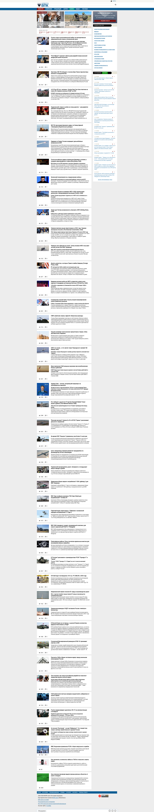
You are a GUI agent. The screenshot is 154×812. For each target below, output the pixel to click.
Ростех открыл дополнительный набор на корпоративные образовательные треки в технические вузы (68, 38)
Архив (39, 792)
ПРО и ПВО (96, 54)
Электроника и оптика (100, 45)
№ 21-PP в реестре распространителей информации (52, 803)
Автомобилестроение (99, 38)
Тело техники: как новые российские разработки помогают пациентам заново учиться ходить (69, 676)
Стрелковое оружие (99, 58)
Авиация (96, 31)
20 (76, 32)
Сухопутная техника (99, 40)
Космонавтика (98, 33)
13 (40, 32)
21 (83, 32)
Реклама (85, 9)
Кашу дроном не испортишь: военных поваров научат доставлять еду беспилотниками (48, 24)
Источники (45, 792)
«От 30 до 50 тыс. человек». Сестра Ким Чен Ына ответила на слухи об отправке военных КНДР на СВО (69, 90)
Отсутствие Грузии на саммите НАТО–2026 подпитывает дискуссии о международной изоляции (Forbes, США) (67, 192)
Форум (66, 9)
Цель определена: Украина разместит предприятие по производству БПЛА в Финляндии (67, 451)
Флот (95, 42)
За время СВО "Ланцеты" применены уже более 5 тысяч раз (69, 436)
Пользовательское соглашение (46, 801)
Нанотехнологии (98, 56)
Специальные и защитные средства (103, 61)
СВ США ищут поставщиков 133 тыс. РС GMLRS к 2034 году (68, 576)
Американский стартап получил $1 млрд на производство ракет (70, 591)
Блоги (72, 9)
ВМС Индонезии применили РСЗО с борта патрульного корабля (70, 746)
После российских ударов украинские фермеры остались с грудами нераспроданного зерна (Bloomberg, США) (69, 160)
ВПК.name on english (43, 799)
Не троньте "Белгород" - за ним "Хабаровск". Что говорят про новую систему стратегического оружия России (69, 729)
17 (54, 32)
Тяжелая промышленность (101, 65)
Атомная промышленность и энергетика (104, 49)
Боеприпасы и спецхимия (100, 52)
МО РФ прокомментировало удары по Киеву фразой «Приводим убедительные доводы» (67, 126)
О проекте (68, 792)
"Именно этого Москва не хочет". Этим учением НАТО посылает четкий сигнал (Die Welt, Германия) (70, 246)
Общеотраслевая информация (101, 29)
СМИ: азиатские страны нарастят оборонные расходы (67, 316)
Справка (62, 792)
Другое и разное (98, 67)
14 (47, 32)
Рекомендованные (54, 792)
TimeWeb (48, 805)
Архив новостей (43, 30)
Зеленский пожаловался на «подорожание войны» (66, 177)
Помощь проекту (83, 792)
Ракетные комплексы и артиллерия (103, 36)
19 (69, 32)
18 (62, 32)
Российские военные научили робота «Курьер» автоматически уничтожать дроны (76, 24)
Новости (40, 9)
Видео (78, 9)
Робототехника (98, 47)
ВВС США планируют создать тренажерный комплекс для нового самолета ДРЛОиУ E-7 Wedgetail (68, 526)
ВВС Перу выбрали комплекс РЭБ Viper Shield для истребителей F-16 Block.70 (66, 496)
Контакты (75, 792)
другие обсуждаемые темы (105, 179)
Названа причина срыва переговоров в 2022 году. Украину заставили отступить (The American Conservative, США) (68, 228)
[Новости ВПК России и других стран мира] (43, 6)
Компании (49, 9)
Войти (114, 1)
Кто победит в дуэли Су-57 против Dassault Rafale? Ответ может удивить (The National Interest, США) (68, 402)
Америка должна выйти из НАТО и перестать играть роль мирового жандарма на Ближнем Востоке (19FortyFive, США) (69, 282)
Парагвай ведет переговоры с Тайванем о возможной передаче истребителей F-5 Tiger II (67, 511)
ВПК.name (55, 797)
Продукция (57, 9)
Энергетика (97, 63)
